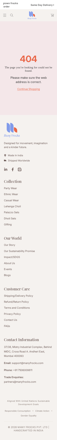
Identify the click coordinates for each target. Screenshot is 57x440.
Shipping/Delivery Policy (18, 295)
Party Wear (10, 188)
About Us (9, 263)
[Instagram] (19, 170)
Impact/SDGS (12, 257)
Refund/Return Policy (16, 301)
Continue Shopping (28, 89)
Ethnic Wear (11, 194)
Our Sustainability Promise (19, 251)
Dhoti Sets (10, 218)
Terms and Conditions (17, 307)
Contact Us (10, 319)
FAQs (7, 326)
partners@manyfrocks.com (20, 381)
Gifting (8, 224)
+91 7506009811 (22, 370)
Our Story (9, 244)
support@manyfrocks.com (27, 363)
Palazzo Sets (11, 212)
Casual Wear (11, 200)
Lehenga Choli (12, 206)
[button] (4, 15)
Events (8, 269)
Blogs (7, 275)
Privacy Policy (12, 313)
